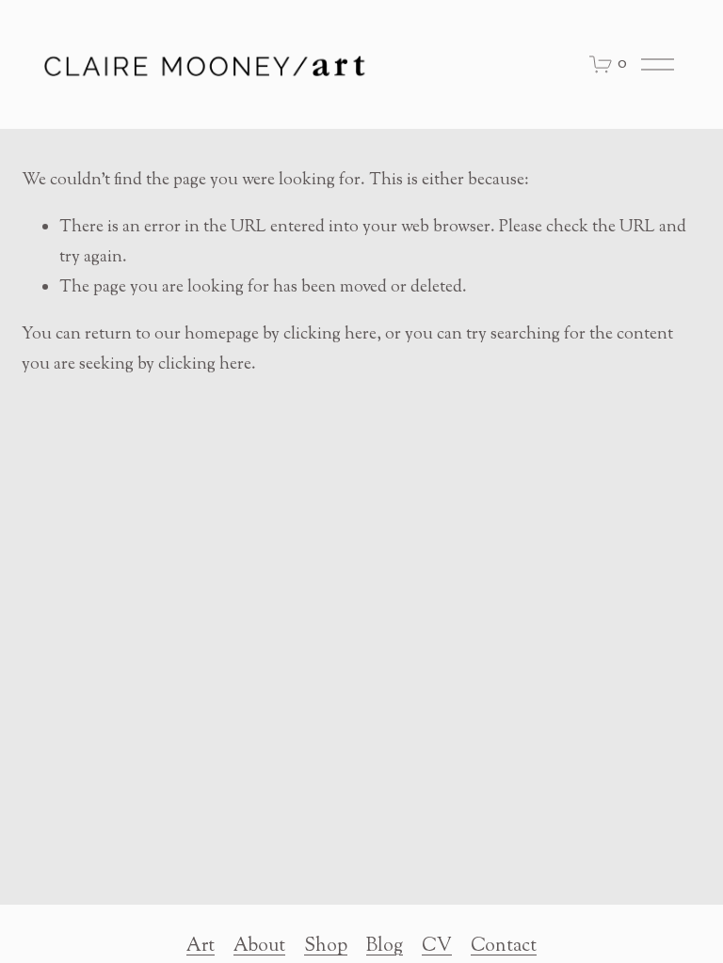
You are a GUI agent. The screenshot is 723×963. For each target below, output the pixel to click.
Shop (325, 946)
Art (200, 946)
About (259, 946)
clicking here (330, 335)
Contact (504, 946)
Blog (384, 946)
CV (437, 946)
